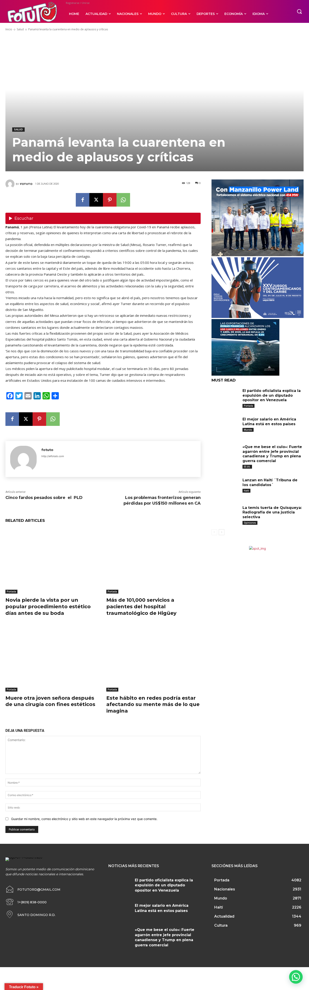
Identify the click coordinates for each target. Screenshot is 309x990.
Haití (246, 490)
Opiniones (250, 522)
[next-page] (221, 532)
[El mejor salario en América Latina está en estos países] (225, 425)
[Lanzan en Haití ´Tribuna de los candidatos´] (225, 486)
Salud (20, 29)
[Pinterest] (109, 200)
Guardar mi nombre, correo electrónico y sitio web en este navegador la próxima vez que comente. (84, 819)
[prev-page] (214, 532)
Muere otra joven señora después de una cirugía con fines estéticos (50, 701)
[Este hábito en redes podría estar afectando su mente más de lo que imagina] (153, 658)
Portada (11, 591)
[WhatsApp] (123, 200)
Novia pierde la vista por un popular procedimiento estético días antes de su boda (48, 606)
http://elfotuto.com (52, 456)
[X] (96, 200)
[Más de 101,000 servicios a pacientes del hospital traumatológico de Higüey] (153, 561)
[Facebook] (82, 200)
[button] (299, 11)
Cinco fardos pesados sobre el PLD (44, 497)
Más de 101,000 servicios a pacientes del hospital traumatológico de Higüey (141, 606)
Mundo (248, 429)
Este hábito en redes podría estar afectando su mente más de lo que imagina (153, 704)
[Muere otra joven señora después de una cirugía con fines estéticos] (52, 658)
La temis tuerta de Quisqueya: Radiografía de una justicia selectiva (272, 512)
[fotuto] (10, 183)
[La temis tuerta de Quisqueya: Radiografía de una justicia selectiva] (225, 514)
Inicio (8, 29)
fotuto (26, 184)
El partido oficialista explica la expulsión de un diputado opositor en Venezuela (271, 395)
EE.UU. (247, 466)
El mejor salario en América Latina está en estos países (269, 421)
